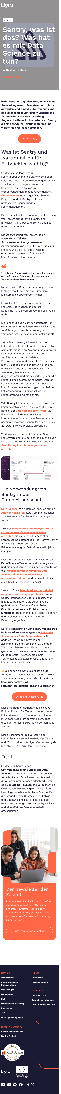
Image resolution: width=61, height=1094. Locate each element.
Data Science (9, 508)
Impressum (6, 1008)
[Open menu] (55, 6)
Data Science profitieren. (31, 410)
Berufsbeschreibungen (43, 1000)
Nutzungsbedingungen (12, 1017)
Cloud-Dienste (10, 195)
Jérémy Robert (19, 69)
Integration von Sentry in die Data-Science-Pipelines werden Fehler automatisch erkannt (25, 574)
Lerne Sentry (29, 138)
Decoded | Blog (39, 995)
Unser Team (37, 977)
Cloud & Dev (8, 20)
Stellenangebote (40, 982)
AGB (3, 1013)
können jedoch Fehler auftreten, (27, 532)
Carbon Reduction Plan (12, 1031)
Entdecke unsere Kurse (29, 696)
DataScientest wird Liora (43, 1004)
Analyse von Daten (13, 512)
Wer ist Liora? (7, 977)
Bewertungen (7, 990)
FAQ (3, 999)
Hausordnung (7, 994)
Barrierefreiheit (8, 1036)
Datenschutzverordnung (12, 1003)
